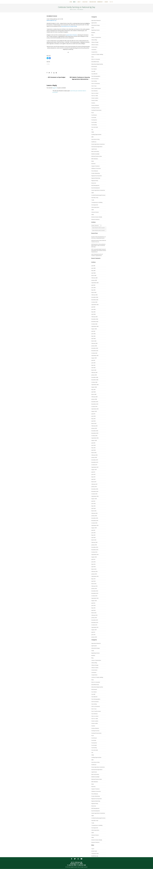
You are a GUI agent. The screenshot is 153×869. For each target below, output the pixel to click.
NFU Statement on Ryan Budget (56, 77)
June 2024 (93, 287)
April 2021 (93, 367)
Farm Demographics (95, 76)
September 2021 (94, 355)
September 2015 (94, 525)
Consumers (93, 49)
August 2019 (94, 411)
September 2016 (94, 496)
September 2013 (94, 576)
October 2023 (94, 302)
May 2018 (93, 447)
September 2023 (94, 304)
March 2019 (93, 423)
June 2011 (93, 634)
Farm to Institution (95, 83)
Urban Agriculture (95, 207)
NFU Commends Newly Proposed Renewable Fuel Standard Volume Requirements (98, 250)
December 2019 (94, 401)
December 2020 (94, 377)
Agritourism (94, 22)
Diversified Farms (95, 61)
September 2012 (94, 598)
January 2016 (94, 515)
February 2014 (94, 571)
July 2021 (93, 360)
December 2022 (94, 319)
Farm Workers (94, 90)
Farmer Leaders (94, 98)
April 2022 (93, 338)
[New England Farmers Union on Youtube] (81, 858)
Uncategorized (94, 204)
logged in (54, 87)
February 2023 (94, 316)
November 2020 (94, 379)
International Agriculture (96, 146)
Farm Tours (93, 86)
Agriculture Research (96, 20)
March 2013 (93, 583)
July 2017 (93, 472)
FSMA (92, 132)
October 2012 (94, 595)
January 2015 (94, 544)
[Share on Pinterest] (56, 73)
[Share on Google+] (51, 73)
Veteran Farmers (95, 212)
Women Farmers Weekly (96, 217)
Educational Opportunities (97, 64)
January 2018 (94, 457)
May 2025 (93, 270)
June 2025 (93, 268)
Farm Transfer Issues (96, 88)
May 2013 (93, 578)
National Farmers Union (96, 156)
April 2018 (93, 450)
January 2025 (94, 280)
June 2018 (93, 445)
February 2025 (94, 277)
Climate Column (94, 44)
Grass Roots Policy (95, 139)
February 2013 (94, 586)
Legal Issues (94, 149)
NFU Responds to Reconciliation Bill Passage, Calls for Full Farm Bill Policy (98, 245)
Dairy (92, 56)
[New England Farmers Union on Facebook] (71, 858)
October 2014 (94, 552)
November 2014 (94, 549)
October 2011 (94, 624)
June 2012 (93, 605)
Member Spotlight (95, 153)
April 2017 (93, 479)
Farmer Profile (94, 100)
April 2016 (93, 508)
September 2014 (94, 554)
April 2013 (93, 581)
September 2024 (94, 282)
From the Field (94, 127)
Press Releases (80, 9)
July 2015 (93, 530)
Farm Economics (95, 78)
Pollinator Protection (96, 168)
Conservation (94, 47)
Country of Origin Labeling (97, 54)
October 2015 (94, 523)
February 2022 (94, 343)
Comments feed (94, 853)
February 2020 (94, 396)
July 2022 (93, 331)
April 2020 (93, 391)
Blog (92, 35)
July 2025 (93, 265)
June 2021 (93, 362)
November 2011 (94, 622)
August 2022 (94, 328)
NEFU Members (94, 158)
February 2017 (94, 484)
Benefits (93, 32)
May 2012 (93, 607)
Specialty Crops (94, 197)
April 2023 (93, 314)
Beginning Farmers (95, 30)
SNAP (92, 192)
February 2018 (94, 455)
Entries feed (94, 851)
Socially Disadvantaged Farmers (98, 195)
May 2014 (93, 564)
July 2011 (93, 632)
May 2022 (93, 336)
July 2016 (93, 501)
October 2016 (94, 493)
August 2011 (94, 629)
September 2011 (94, 627)
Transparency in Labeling (96, 202)
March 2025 (93, 275)
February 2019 (94, 425)
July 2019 (93, 413)
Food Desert (94, 115)
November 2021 (94, 350)
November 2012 (94, 593)
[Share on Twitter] (49, 73)
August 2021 (94, 358)
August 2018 (94, 440)
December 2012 (94, 590)
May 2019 (93, 418)
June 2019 (93, 416)
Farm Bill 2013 (94, 73)
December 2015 (94, 518)
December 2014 (94, 547)
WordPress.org (94, 856)
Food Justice (94, 119)
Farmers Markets (95, 105)
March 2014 (93, 569)
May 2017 (93, 476)
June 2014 (93, 561)
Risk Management (95, 185)
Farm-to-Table (94, 95)
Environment (94, 66)
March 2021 (93, 370)
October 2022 (94, 324)
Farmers (93, 102)
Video (92, 214)
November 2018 (94, 433)
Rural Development (95, 187)
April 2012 (93, 610)
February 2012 (94, 615)
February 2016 (94, 513)
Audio (92, 27)
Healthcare (93, 141)
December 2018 (94, 430)
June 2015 (93, 532)
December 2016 (94, 489)
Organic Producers (95, 166)
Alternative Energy (95, 25)
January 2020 (94, 399)
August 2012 (94, 600)
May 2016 (93, 506)
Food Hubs (93, 117)
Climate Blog (94, 39)
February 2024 (94, 294)
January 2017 (94, 486)
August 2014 (94, 557)
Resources (93, 183)
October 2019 (94, 406)
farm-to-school (94, 93)
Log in (92, 848)
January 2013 (94, 588)
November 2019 (94, 404)
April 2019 (93, 421)
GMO (92, 136)
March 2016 (93, 510)
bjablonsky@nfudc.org (51, 20)
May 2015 (93, 535)
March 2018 (93, 452)
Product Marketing (95, 173)
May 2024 (93, 290)
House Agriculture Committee (98, 144)
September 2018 (94, 438)
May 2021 (93, 365)
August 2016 (94, 498)
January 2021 (94, 374)
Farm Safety (94, 81)
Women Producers (95, 219)
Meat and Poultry (95, 151)
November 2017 (94, 462)
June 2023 (93, 309)
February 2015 (94, 542)
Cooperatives (94, 52)
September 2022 (94, 326)
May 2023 (93, 311)
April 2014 (93, 566)
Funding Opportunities (96, 134)
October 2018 (94, 435)
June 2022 (93, 333)
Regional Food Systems (96, 175)
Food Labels (94, 122)
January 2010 (94, 637)
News (92, 161)
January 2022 (94, 345)
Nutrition (93, 163)
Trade (92, 200)
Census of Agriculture (96, 37)
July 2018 (93, 442)
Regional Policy (94, 180)
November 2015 (94, 520)
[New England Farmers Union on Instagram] (78, 858)
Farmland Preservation (96, 110)
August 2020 (94, 387)
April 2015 (93, 537)
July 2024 (93, 285)
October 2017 (94, 464)
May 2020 (93, 389)
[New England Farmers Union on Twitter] (74, 858)
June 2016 (93, 503)
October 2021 (94, 353)
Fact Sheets (94, 69)
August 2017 (94, 469)
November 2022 (94, 321)
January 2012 (94, 617)
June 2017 (93, 474)
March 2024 (93, 292)
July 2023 (93, 307)
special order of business (71, 35)
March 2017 (93, 481)
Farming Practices (95, 107)
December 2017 (94, 459)
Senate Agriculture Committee (98, 190)
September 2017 (94, 467)
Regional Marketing (95, 178)
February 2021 (94, 372)
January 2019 (94, 428)
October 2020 (94, 382)
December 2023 (94, 297)
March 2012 (93, 612)
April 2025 (93, 273)
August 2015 (94, 527)
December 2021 (94, 348)
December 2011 (94, 620)
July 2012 (93, 603)
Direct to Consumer (95, 59)
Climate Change (94, 42)
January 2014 (94, 574)
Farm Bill (93, 71)
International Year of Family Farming (69, 26)
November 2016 (94, 491)
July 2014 (93, 559)
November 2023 (94, 299)
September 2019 (94, 408)
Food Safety (94, 124)
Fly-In (92, 112)
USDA (92, 209)
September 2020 (94, 384)
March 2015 (93, 539)
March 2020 (93, 394)
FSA (92, 129)
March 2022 (93, 341)
